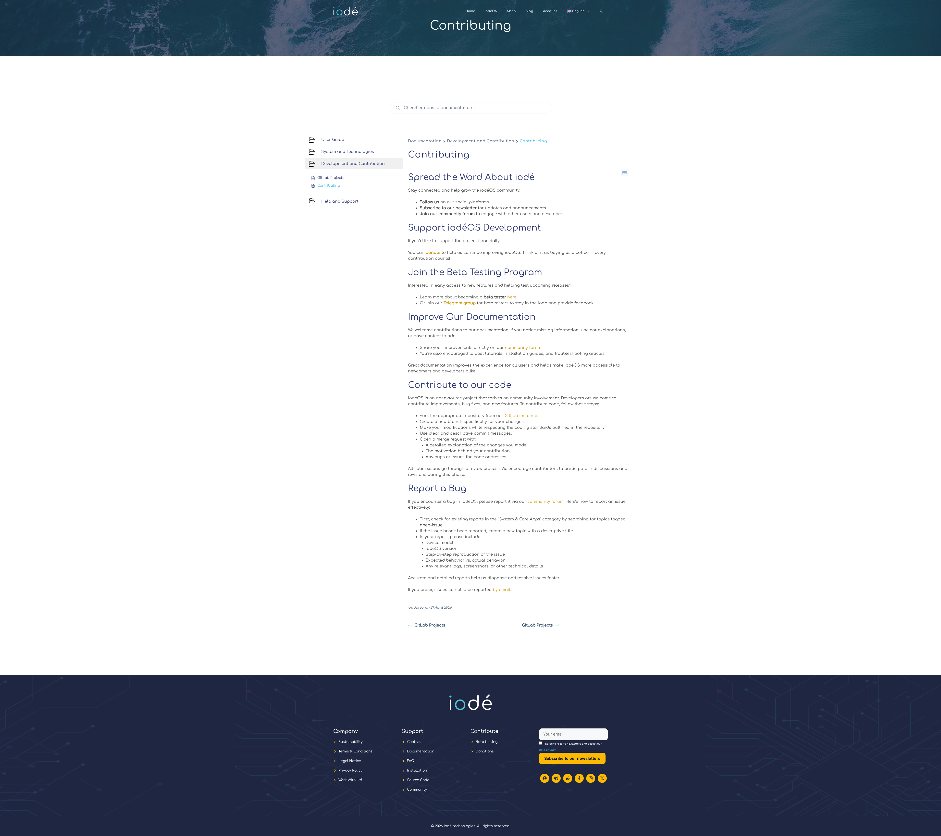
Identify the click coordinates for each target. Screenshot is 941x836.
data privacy (547, 750)
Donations (485, 751)
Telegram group (460, 303)
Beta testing (486, 742)
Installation (417, 770)
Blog (529, 11)
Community (417, 789)
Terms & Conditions (355, 751)
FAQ (410, 761)
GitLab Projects (429, 625)
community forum (523, 347)
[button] (601, 11)
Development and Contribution (480, 141)
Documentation (425, 141)
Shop (511, 11)
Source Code (418, 780)
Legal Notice (349, 761)
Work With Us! (350, 780)
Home (470, 11)
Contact (414, 742)
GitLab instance (521, 416)
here (511, 297)
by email (501, 590)
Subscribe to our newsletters (572, 758)
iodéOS (491, 11)
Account (550, 11)
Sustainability (350, 742)
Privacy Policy (350, 770)
